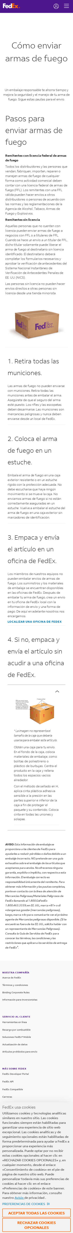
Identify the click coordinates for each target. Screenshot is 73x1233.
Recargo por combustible (16, 1029)
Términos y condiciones (15, 985)
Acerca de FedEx (11, 977)
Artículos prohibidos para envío (19, 1051)
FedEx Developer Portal (15, 1073)
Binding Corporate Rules (16, 992)
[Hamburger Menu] (66, 3)
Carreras (7, 1096)
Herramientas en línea (14, 1022)
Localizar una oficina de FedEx (35, 621)
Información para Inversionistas (19, 999)
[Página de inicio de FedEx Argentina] (13, 6)
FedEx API (7, 1081)
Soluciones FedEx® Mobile (16, 1036)
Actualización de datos (14, 1044)
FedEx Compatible (12, 1089)
